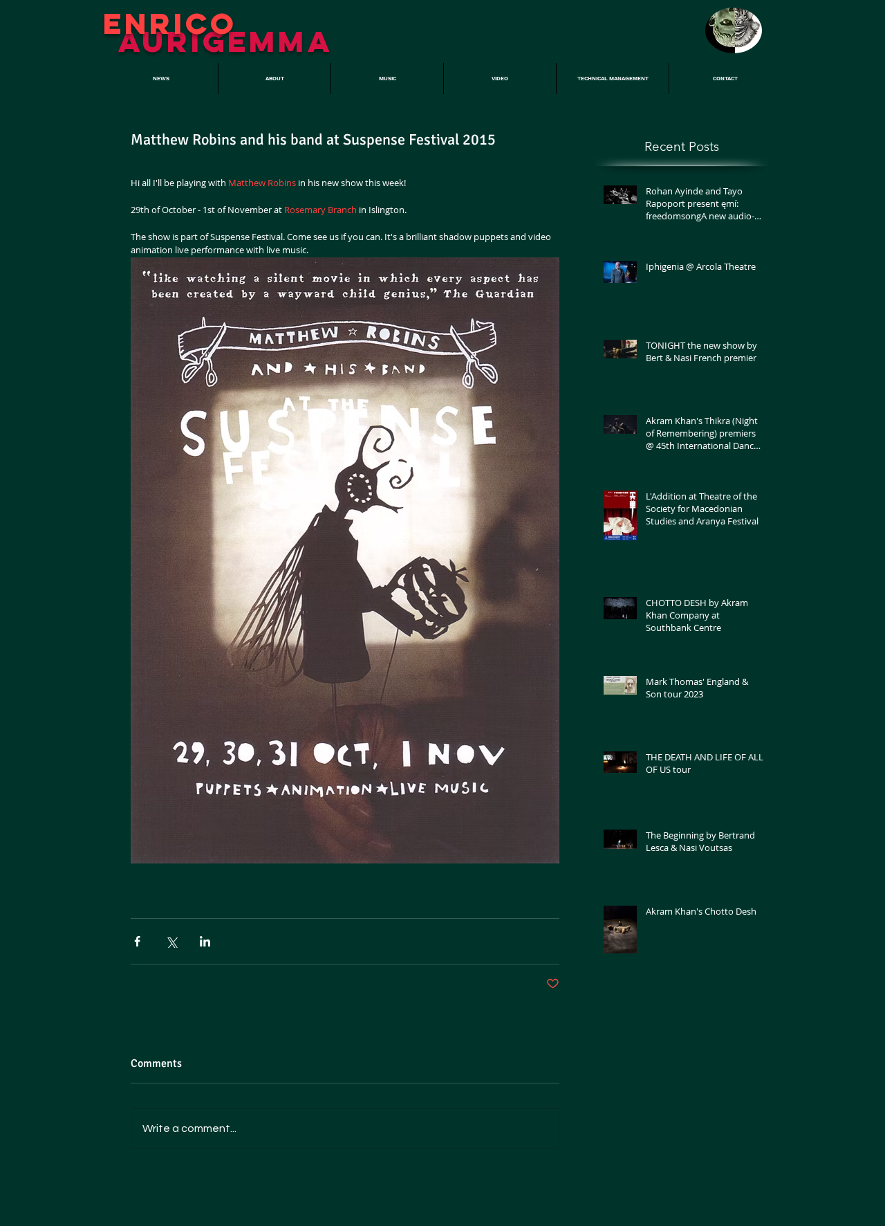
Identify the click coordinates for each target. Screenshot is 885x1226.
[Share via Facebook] (137, 941)
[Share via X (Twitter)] (171, 941)
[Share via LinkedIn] (205, 941)
